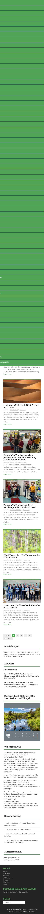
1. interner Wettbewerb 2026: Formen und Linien (21, 406)
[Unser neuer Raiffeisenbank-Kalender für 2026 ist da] (22, 591)
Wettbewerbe (7, 878)
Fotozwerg (23, 410)
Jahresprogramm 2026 (12, 858)
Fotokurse (6, 882)
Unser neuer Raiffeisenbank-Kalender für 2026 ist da (22, 606)
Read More (7, 374)
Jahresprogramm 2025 (12, 860)
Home (5, 872)
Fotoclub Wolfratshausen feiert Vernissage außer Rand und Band (20, 506)
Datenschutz (23, 892)
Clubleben (6, 874)
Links (5, 884)
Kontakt (21, 796)
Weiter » (7, 639)
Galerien (6, 876)
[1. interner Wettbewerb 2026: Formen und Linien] (22, 391)
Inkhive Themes (21, 909)
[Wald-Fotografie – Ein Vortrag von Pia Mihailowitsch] (22, 541)
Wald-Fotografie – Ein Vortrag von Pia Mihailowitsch (22, 556)
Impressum (14, 892)
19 (30, 636)
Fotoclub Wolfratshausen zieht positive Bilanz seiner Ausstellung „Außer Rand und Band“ (20, 457)
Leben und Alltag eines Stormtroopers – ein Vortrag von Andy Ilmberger (21, 841)
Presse (5, 880)
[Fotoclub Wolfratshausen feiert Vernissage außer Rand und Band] (22, 491)
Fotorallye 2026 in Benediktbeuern (19, 829)
